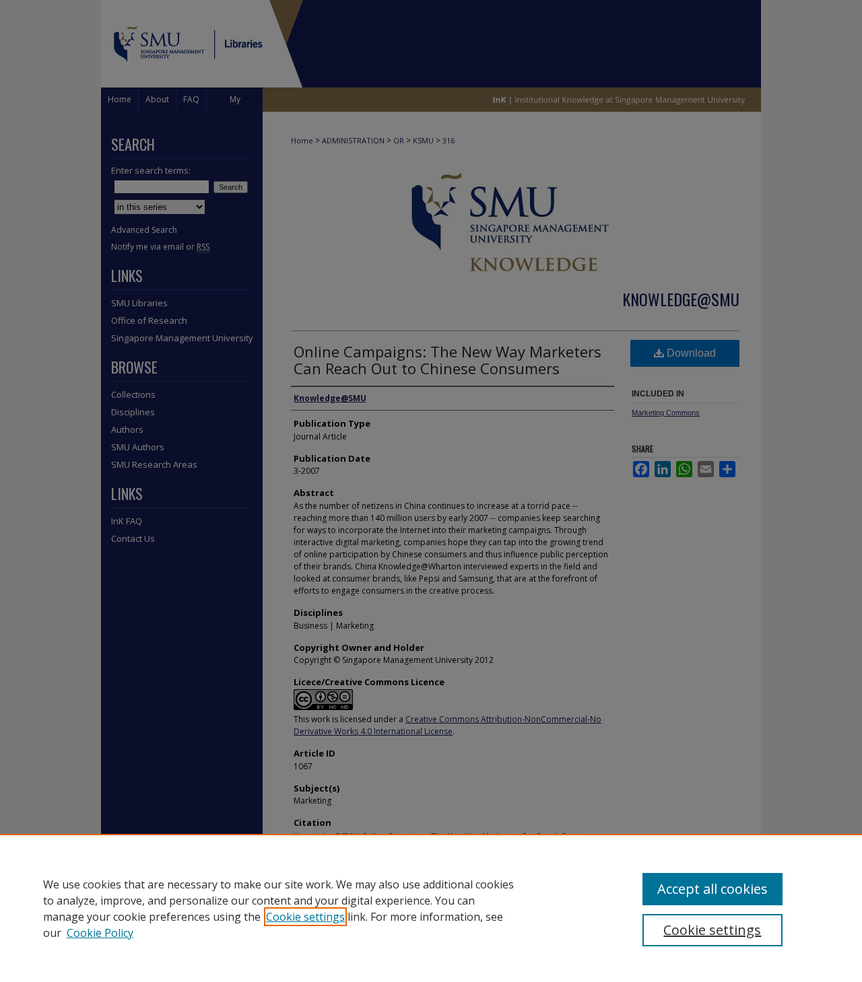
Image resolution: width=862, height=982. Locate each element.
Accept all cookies (712, 889)
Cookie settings (305, 916)
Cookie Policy (100, 932)
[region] (431, 908)
